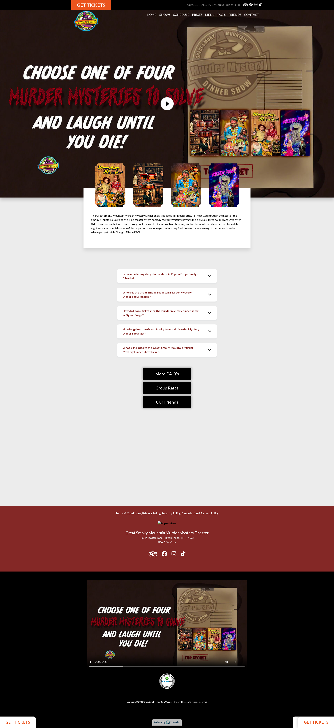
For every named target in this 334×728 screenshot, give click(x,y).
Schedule (181, 15)
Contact (251, 15)
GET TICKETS (18, 722)
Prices (197, 15)
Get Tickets (91, 4)
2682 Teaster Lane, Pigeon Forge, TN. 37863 (167, 537)
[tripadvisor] (245, 4)
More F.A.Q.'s (167, 373)
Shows (164, 15)
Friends (234, 15)
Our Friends (167, 401)
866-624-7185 (233, 5)
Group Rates (167, 387)
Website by (166, 722)
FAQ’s (221, 15)
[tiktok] (260, 4)
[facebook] (251, 4)
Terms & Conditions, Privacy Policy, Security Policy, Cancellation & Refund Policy (167, 513)
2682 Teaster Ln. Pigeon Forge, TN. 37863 (205, 5)
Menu (209, 15)
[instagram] (256, 4)
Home (152, 15)
